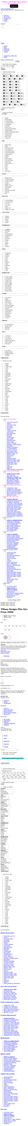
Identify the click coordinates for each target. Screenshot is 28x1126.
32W (21, 99)
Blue (6, 377)
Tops (6, 168)
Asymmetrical (8, 278)
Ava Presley (10, 426)
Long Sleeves (8, 339)
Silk (6, 267)
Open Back (8, 187)
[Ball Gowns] (5, 796)
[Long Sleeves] (5, 861)
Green (6, 368)
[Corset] (5, 807)
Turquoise (7, 373)
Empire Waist (8, 326)
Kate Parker (10, 445)
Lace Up (7, 203)
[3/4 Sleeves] (5, 860)
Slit (6, 193)
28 (18, 87)
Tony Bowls (10, 580)
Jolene (8, 559)
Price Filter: (6, 65)
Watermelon (8, 391)
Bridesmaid (6, 741)
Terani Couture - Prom (12, 579)
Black (6, 405)
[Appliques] (4, 824)
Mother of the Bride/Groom (12, 132)
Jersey (6, 257)
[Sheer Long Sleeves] (5, 862)
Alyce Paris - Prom (11, 425)
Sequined (7, 265)
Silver (6, 408)
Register (6, 19)
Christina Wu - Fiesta (12, 488)
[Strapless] (5, 869)
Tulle (6, 270)
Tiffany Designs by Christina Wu (15, 469)
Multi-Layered (8, 185)
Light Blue (8, 374)
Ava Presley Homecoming (13, 555)
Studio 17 (9, 468)
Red (6, 394)
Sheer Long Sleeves (10, 340)
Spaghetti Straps (9, 353)
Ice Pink (7, 385)
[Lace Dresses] (5, 800)
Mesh (6, 260)
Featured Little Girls (12, 499)
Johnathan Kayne (11, 440)
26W (21, 96)
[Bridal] (7, 790)
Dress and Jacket (9, 148)
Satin (6, 264)
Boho (6, 146)
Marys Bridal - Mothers (12, 528)
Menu (2, 43)
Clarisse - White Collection (13, 535)
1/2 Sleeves (8, 336)
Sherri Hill (9, 466)
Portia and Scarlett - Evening (14, 575)
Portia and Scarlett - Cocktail (14, 573)
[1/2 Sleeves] (5, 858)
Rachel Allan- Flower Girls (13, 506)
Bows (6, 232)
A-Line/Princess (9, 324)
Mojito (7, 365)
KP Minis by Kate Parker (13, 502)
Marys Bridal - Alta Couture (14, 493)
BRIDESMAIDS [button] (5, 1038)
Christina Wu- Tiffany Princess (14, 500)
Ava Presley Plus (11, 475)
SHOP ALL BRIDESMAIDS (14, 520)
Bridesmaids (8, 119)
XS (13, 102)
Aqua (6, 371)
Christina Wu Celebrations (13, 521)
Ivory (6, 399)
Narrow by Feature (8, 112)
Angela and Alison (11, 552)
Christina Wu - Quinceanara (14, 489)
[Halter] (4, 846)
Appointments (7, 703)
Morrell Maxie (10, 566)
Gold (6, 402)
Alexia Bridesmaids (11, 530)
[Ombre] (3, 821)
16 (18, 82)
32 (12, 90)
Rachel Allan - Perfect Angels (14, 507)
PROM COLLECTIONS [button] (7, 933)
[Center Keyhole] (5, 806)
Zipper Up (7, 208)
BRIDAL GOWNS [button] (6, 1054)
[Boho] (5, 798)
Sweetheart (8, 316)
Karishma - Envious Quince (14, 490)
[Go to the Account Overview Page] (1, 13)
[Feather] (3, 834)
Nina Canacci (10, 455)
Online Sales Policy (5, 651)
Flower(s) (7, 238)
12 (6, 82)
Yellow (7, 363)
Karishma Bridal (11, 547)
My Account (7, 17)
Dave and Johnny (11, 433)
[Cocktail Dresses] (7, 794)
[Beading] (4, 825)
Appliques (7, 229)
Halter (6, 299)
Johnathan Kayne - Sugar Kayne (15, 516)
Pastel (6, 222)
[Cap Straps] (5, 865)
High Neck (8, 300)
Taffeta (7, 268)
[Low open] (5, 814)
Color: (2, 633)
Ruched (7, 192)
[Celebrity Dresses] (5, 805)
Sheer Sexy (8, 162)
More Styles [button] (7, 583)
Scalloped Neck (9, 310)
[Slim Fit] (4, 855)
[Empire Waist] (4, 853)
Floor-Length (8, 283)
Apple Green (8, 366)
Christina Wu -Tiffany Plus (14, 478)
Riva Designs (10, 570)
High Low (7, 184)
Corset (6, 182)
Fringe (6, 240)
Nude (6, 400)
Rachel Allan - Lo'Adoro (13, 594)
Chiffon (7, 254)
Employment (7, 714)
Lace (6, 241)
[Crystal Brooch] (4, 828)
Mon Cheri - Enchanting (13, 542)
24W (13, 96)
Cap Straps (8, 350)
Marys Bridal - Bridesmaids (13, 525)
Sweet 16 (7, 138)
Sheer (6, 206)
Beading (7, 231)
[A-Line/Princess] (4, 852)
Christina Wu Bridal (12, 545)
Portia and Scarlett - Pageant (14, 572)
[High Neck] (4, 847)
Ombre (7, 221)
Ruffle (6, 243)
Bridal (6, 118)
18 (6, 84)
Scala (8, 465)
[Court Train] (4, 842)
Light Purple (8, 383)
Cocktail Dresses (9, 122)
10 (21, 79)
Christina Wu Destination (13, 540)
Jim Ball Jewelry (11, 596)
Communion (8, 124)
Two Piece (7, 171)
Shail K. (9, 577)
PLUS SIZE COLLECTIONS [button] (9, 986)
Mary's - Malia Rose (12, 563)
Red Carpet (8, 136)
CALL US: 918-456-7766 (7, 8)
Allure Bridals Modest (12, 548)
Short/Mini (8, 286)
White (6, 410)
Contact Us (6, 700)
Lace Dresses (8, 149)
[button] (5, 46)
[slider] (24, 758)
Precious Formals (11, 568)
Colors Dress (10, 432)
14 (12, 82)
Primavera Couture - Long (13, 459)
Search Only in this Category (9, 64)
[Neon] (3, 820)
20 (12, 84)
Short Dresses (8, 163)
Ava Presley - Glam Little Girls (14, 503)
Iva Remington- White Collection (15, 538)
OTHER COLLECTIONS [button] (10, 549)
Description (6, 656)
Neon (6, 219)
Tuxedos (6, 746)
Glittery (7, 216)
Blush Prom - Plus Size (12, 476)
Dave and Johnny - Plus (13, 479)
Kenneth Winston (11, 541)
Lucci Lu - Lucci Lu (12, 450)
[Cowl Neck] (4, 845)
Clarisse (9, 429)
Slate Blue (7, 376)
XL (17, 104)
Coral (6, 397)
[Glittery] (3, 817)
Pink (6, 387)
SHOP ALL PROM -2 (12, 590)
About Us (6, 708)
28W (6, 99)
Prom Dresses (8, 133)
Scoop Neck (8, 311)
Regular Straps (9, 352)
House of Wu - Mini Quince (14, 511)
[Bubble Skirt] (5, 803)
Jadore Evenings (11, 587)
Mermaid (7, 327)
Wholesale (9, 597)
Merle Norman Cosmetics (10, 712)
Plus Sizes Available (10, 190)
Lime (6, 370)
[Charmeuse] (3, 831)
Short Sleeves (8, 342)
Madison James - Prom (12, 452)
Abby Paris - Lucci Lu (12, 422)
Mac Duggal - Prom (12, 451)
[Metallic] (3, 818)
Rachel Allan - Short (12, 464)
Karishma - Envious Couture (14, 444)
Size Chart (3, 650)
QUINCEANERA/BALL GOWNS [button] (10, 1002)
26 (12, 87)
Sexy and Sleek (9, 160)
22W (6, 96)
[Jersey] (3, 835)
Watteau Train (8, 290)
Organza (7, 262)
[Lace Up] (5, 813)
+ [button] (4, 472)
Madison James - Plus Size (13, 482)
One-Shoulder (8, 307)
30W (13, 99)
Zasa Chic (9, 582)
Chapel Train (8, 280)
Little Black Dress (9, 151)
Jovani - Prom (10, 441)
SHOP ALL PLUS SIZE (13, 473)
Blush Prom (10, 427)
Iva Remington (10, 437)
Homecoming (8, 130)
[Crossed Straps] (5, 812)
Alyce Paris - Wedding (12, 544)
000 (6, 76)
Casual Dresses (9, 121)
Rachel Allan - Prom (12, 462)
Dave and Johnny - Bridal (13, 537)
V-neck (7, 317)
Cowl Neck (8, 297)
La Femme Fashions (12, 448)
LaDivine (9, 561)
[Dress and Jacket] (5, 799)
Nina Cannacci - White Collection (15, 593)
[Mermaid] (4, 854)
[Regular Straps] (5, 867)
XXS (6, 102)
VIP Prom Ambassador (9, 723)
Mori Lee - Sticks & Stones (13, 565)
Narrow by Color (7, 361)
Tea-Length (8, 289)
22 (18, 84)
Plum (6, 393)
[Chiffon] (3, 832)
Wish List (6, 15)
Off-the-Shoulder (9, 305)
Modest (7, 155)
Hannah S (9, 436)
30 (6, 90)
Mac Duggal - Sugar (12, 510)
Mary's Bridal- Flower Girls (13, 509)
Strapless (7, 314)
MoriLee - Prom (11, 454)
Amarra (9, 423)
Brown (7, 404)
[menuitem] (15, 15)
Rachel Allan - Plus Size (13, 483)
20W (21, 93)
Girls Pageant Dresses (10, 128)
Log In (5, 21)
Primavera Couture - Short (13, 461)
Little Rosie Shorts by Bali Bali (14, 514)
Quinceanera (8, 135)
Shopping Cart (7, 18)
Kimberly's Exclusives (12, 447)
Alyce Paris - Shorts (12, 586)
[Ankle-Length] (4, 838)
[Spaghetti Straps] (5, 868)
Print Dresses (8, 158)
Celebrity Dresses (9, 179)
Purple (7, 380)
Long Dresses (8, 154)
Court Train (8, 281)
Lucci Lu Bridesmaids (12, 524)
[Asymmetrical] (4, 839)
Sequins (7, 246)
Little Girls (6, 744)
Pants (6, 157)
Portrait (7, 308)
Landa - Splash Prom (12, 562)
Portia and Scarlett (11, 458)
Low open (7, 205)
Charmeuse (8, 253)
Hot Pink (7, 388)
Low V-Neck (8, 303)
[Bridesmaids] (7, 791)
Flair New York (10, 556)
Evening (7, 125)
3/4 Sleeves (8, 337)
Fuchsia (7, 390)
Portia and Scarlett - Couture (14, 576)
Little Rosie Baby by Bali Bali (14, 513)
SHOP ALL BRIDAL (12, 534)
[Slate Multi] (9, 637)
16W (6, 93)
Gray (6, 407)
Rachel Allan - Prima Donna (14, 569)
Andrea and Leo (11, 591)
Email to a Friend (5, 653)
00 (12, 76)
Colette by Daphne (11, 430)
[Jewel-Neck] (4, 849)
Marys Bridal (10, 554)
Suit (6, 166)
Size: (2, 622)
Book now (14, 6)
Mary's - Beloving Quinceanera (14, 492)
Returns (6, 701)
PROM (5, 735)
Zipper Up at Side (9, 209)
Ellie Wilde (9, 434)
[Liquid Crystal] (5, 637)
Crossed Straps (9, 201)
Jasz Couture (10, 438)
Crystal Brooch (9, 234)
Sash (6, 244)
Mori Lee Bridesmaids (12, 527)
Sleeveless (7, 343)
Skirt (6, 165)
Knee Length (8, 284)
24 (6, 87)
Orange (7, 396)
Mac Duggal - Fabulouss (13, 480)
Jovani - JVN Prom (11, 443)
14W (18, 90)
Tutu (6, 169)
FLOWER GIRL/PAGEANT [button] (8, 1015)
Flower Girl (8, 127)
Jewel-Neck (8, 302)
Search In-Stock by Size (9, 72)
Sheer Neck (8, 313)
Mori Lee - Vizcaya (11, 495)
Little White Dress (9, 152)
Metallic (7, 217)
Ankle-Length (8, 277)
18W (13, 93)
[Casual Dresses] (7, 792)
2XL (23, 104)
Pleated (7, 188)
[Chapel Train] (4, 840)
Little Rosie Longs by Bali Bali (14, 504)
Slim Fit (7, 329)
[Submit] (18, 24)
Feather (7, 237)
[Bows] (4, 827)
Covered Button (9, 200)
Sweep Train (8, 287)
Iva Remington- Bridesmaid (13, 523)
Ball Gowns (8, 145)
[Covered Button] (5, 810)
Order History (7, 720)
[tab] (15, 444)
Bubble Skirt (8, 178)
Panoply (9, 457)
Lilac (6, 382)
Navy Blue (8, 379)
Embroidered (8, 235)
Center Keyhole (9, 181)
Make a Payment (8, 711)
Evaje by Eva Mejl (11, 558)
